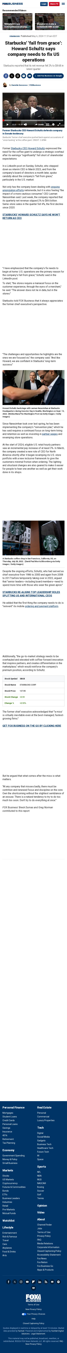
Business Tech (44, 1144)
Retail (5, 1206)
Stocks (5, 1176)
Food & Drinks (9, 1251)
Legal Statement (38, 1334)
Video (41, 1212)
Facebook (5, 75)
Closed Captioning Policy (49, 1251)
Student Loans (9, 1116)
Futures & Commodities (14, 1187)
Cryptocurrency (10, 1183)
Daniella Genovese (20, 85)
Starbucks (15, 36)
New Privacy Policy (34, 1309)
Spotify (58, 1281)
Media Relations (45, 1243)
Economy (8, 1150)
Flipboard (33, 1281)
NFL (39, 1172)
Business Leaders (11, 1198)
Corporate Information (48, 1247)
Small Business (9, 1163)
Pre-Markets (8, 1209)
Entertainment (9, 1233)
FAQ (39, 1239)
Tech (40, 1127)
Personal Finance (13, 1107)
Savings (6, 1128)
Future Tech (43, 1152)
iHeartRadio (33, 1288)
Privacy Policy (44, 1236)
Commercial (43, 1116)
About (41, 1219)
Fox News (42, 1258)
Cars (4, 1244)
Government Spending (13, 1155)
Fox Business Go (45, 1266)
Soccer (40, 1191)
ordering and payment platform (41, 606)
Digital (40, 1133)
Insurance (7, 1131)
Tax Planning (8, 1143)
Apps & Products (45, 1270)
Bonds (5, 1191)
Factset (21, 1331)
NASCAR (41, 1183)
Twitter (11, 75)
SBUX (22, 679)
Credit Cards (8, 1120)
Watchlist (8, 1220)
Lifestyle (7, 1227)
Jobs (39, 1228)
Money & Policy (9, 1159)
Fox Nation (42, 1262)
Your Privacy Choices (36, 1314)
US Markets (8, 1179)
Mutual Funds (9, 1213)
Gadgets (41, 1140)
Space (40, 1159)
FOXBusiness (35, 85)
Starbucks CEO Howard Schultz (28, 148)
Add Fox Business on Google (49, 76)
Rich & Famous (9, 1236)
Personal (41, 1113)
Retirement (8, 1139)
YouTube (27, 1281)
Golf (39, 1194)
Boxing (40, 1187)
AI (38, 1155)
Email (29, 75)
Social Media (43, 1137)
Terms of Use (43, 1232)
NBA (39, 1176)
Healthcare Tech (45, 1148)
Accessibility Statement (49, 1255)
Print (23, 75)
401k (4, 1135)
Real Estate (44, 1107)
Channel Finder (44, 1224)
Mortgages (7, 1113)
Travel (5, 1240)
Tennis (40, 1198)
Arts (4, 1255)
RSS (45, 1281)
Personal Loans (10, 1124)
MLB (39, 1179)
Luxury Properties (46, 1120)
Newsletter (52, 1281)
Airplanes (7, 1248)
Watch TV (54, 4)
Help (33, 1319)
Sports (41, 1166)
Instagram (21, 1281)
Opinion (42, 1205)
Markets (7, 1170)
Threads (17, 75)
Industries (7, 1202)
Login (44, 4)
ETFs (4, 1194)
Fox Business (12, 4)
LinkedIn (39, 1281)
